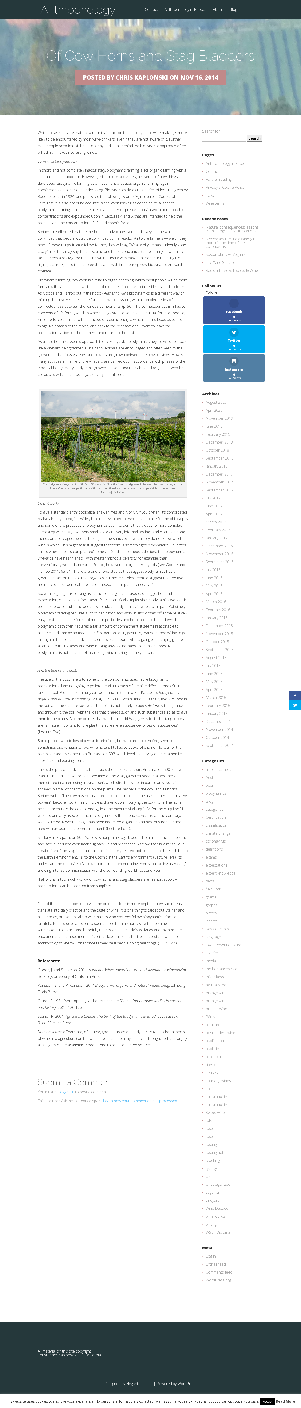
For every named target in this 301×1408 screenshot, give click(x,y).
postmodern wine (220, 1032)
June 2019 (214, 426)
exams (211, 857)
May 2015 (214, 681)
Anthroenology (78, 9)
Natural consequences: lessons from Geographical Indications (232, 229)
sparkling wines (218, 1080)
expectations (216, 865)
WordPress (187, 1383)
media (211, 960)
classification (216, 825)
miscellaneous (218, 976)
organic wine (216, 1008)
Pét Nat (212, 1016)
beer (210, 785)
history (211, 913)
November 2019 (219, 418)
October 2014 (217, 737)
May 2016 (214, 585)
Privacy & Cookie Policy (225, 187)
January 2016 (217, 617)
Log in (211, 1256)
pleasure (213, 1024)
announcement (218, 769)
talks (209, 1120)
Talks (210, 195)
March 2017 (216, 522)
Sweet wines (216, 1112)
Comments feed (219, 1272)
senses (212, 1072)
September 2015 (220, 649)
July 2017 (213, 498)
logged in (66, 1091)
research (213, 1056)
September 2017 (220, 490)
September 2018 (220, 458)
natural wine (216, 984)
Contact (151, 10)
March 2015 (216, 697)
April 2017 (214, 514)
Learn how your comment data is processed (140, 1100)
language (213, 937)
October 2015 (217, 641)
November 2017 (219, 482)
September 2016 (220, 561)
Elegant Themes (139, 1383)
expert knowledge (220, 873)
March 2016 (216, 601)
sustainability (216, 1096)
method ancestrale (221, 968)
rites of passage (219, 1064)
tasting (211, 1144)
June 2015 (214, 673)
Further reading (219, 179)
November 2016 (219, 553)
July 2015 (213, 665)
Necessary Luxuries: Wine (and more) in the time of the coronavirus (231, 242)
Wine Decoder (218, 1208)
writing (211, 1224)
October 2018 (217, 450)
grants (211, 897)
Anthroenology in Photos (185, 10)
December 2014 (219, 721)
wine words (215, 1216)
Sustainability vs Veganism (227, 254)
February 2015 (218, 705)
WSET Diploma (218, 1232)
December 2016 (219, 546)
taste (210, 1128)
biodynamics (216, 793)
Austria (212, 777)
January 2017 (217, 538)
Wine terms (215, 203)
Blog (233, 10)
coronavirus (216, 841)
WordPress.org (218, 1280)
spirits (211, 1088)
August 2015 (216, 657)
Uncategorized (218, 1184)
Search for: (211, 131)
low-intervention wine (223, 945)
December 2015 (219, 625)
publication (215, 1040)
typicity (211, 1168)
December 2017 (219, 474)
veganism (213, 1192)
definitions (214, 849)
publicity (212, 1048)
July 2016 (213, 569)
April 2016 (214, 593)
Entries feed (216, 1264)
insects (212, 921)
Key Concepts (217, 929)
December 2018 (219, 442)
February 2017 (218, 530)
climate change (218, 833)
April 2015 (214, 689)
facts (210, 881)
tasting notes (216, 1152)
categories (214, 809)
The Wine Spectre (220, 262)
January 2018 (217, 466)
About (218, 10)
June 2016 (214, 577)
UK (208, 1176)
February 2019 (218, 434)
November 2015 (219, 633)
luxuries (212, 952)
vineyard (213, 1200)
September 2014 (220, 745)
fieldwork (213, 889)
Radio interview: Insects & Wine (232, 270)
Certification (216, 817)
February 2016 (218, 609)
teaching (213, 1160)
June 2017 (214, 506)
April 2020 (214, 410)
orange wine (216, 992)
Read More (285, 1401)
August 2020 (216, 402)
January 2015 (217, 713)
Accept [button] (267, 1401)
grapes (211, 905)
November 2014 (219, 729)
